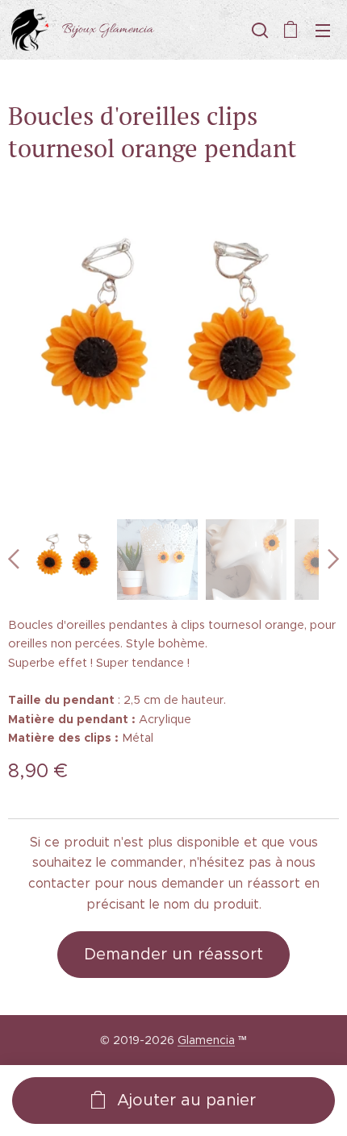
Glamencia (206, 1040)
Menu (323, 30)
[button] (258, 30)
